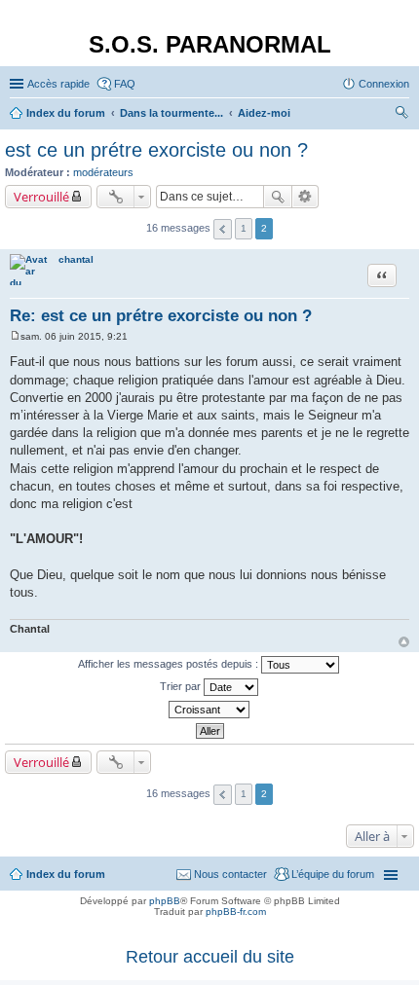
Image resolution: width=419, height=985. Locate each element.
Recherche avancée (305, 196)
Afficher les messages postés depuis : (169, 664)
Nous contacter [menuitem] (230, 874)
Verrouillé (41, 196)
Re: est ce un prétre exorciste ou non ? (161, 316)
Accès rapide (58, 84)
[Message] (15, 336)
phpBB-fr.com (236, 911)
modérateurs (103, 172)
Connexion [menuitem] (384, 84)
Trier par (182, 686)
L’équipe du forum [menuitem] (332, 874)
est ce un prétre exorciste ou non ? (156, 150)
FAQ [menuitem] (124, 84)
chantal (76, 259)
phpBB (164, 900)
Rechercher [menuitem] (401, 115)
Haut (404, 642)
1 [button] (244, 228)
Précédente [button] (222, 229)
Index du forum (65, 874)
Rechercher (277, 196)
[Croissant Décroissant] (209, 709)
